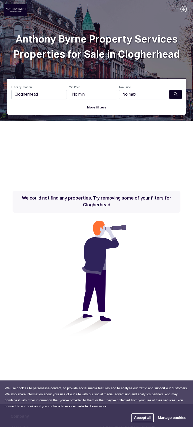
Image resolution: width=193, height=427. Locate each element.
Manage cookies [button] (172, 417)
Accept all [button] (142, 417)
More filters (96, 107)
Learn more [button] (98, 406)
